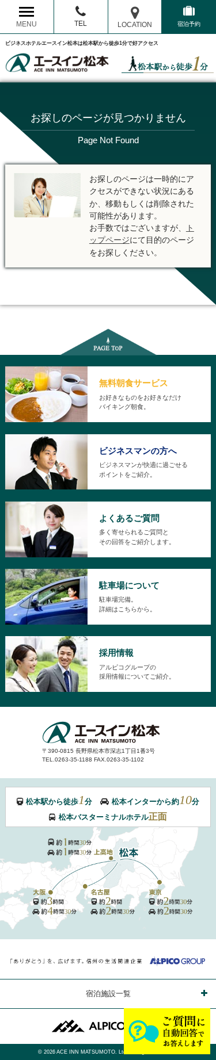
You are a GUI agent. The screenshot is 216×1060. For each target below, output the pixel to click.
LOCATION (135, 24)
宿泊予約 (188, 24)
